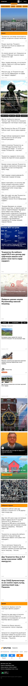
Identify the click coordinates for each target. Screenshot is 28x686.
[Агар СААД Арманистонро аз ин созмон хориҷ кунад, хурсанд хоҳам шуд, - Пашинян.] (14, 590)
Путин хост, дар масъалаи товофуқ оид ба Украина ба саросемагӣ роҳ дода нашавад (13, 427)
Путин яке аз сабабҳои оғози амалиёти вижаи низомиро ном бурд (13, 420)
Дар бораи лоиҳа (4, 663)
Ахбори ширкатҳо (4, 667)
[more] (26, 30)
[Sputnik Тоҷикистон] (4, 2)
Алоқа (16, 669)
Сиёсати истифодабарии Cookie (8, 669)
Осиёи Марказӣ (14, 651)
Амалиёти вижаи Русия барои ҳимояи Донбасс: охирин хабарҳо (13, 98)
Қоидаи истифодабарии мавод (7, 665)
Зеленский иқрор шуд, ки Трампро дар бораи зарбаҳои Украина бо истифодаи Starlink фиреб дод (13, 412)
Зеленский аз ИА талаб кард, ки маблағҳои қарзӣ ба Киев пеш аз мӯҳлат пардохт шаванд (13, 109)
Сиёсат (25, 651)
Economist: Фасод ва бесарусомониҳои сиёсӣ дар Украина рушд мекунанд (12, 106)
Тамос (10, 663)
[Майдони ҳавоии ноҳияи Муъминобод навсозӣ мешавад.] (14, 308)
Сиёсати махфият (13, 667)
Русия (3, 409)
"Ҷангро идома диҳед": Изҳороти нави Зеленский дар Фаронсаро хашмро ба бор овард (13, 416)
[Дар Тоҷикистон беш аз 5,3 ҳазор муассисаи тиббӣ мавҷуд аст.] (14, 566)
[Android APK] (4, 672)
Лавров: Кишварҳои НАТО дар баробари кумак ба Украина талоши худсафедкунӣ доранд (12, 423)
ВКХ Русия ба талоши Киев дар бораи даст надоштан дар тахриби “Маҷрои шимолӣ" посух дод (13, 102)
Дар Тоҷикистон (5, 651)
